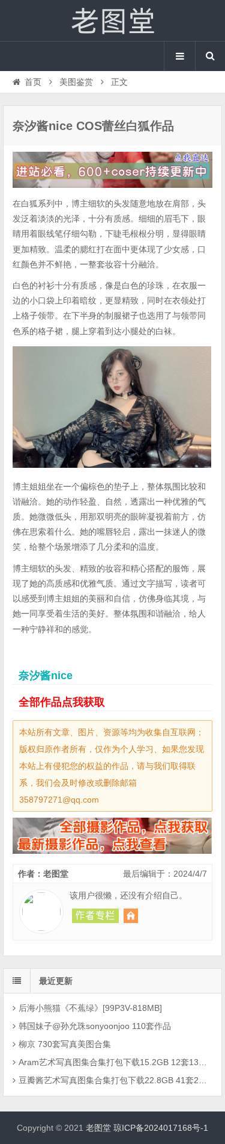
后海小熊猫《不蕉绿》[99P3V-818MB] (90, 1008)
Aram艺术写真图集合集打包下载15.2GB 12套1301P (113, 1062)
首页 (33, 82)
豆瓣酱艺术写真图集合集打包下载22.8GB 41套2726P (113, 1080)
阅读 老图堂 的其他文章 (95, 916)
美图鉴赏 (76, 82)
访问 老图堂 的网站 (131, 916)
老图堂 (113, 20)
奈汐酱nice (46, 676)
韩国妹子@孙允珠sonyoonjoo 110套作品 (95, 1026)
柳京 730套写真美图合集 (65, 1044)
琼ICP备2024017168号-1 (160, 1128)
